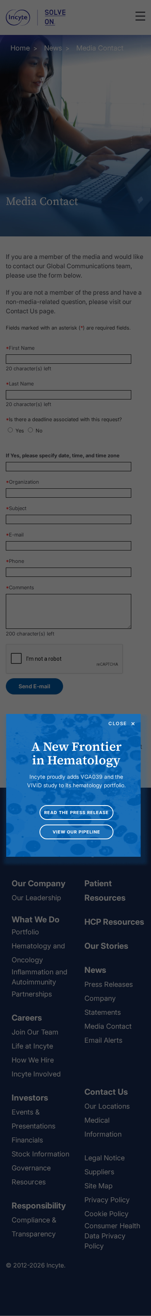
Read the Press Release (76, 812)
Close (117, 723)
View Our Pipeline (76, 832)
